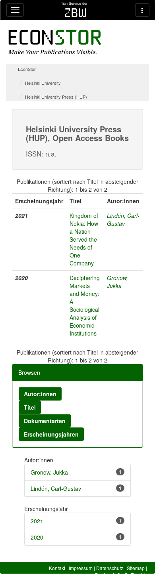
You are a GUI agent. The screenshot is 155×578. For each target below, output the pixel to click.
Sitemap (136, 568)
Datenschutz (109, 568)
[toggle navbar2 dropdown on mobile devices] (142, 10)
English (139, 574)
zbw (75, 12)
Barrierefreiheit (111, 574)
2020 (37, 537)
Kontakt (57, 568)
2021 (37, 521)
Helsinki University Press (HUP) (56, 96)
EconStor (27, 69)
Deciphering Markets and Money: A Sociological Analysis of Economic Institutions (85, 305)
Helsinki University (43, 83)
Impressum (81, 568)
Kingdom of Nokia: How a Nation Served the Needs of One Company (84, 239)
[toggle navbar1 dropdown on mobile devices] (15, 10)
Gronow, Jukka (117, 282)
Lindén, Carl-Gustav (123, 219)
